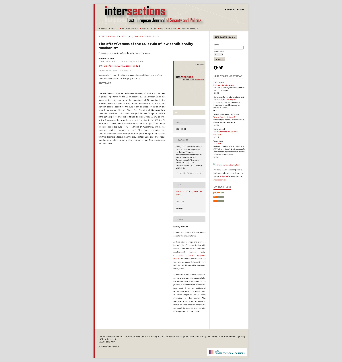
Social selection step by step (223, 85)
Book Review (218, 144)
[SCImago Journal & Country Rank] (226, 165)
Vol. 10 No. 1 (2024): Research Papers (133, 36)
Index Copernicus (219, 180)
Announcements (189, 28)
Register (231, 9)
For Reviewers (168, 28)
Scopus (222, 176)
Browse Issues (130, 28)
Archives (110, 36)
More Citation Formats (187, 173)
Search (219, 59)
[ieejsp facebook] (215, 69)
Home (104, 28)
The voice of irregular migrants (224, 100)
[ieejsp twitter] (221, 69)
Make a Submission (225, 37)
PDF (176, 112)
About (114, 28)
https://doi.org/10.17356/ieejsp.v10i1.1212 (122, 66)
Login (241, 9)
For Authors (149, 28)
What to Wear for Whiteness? (224, 117)
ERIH (228, 176)
